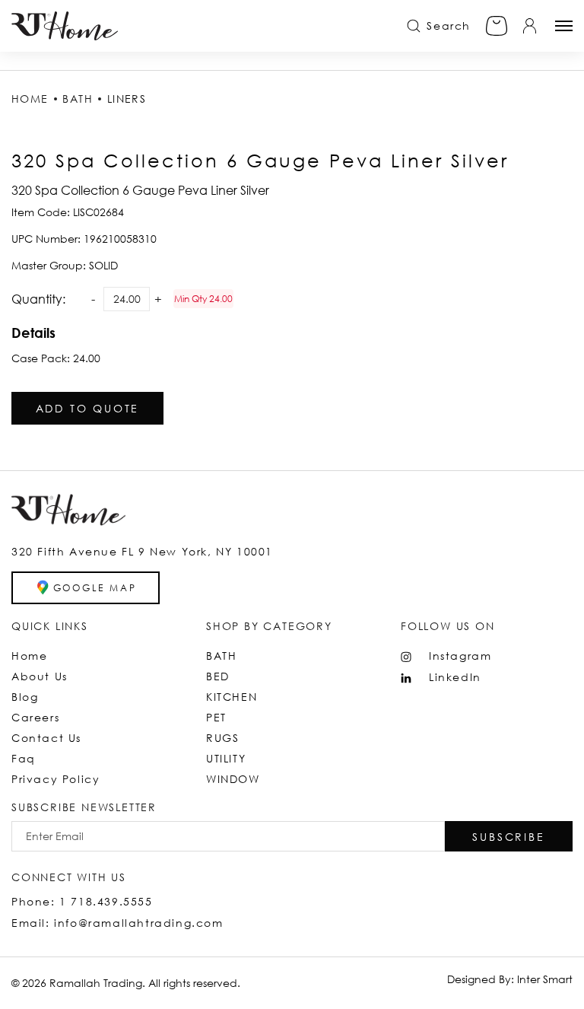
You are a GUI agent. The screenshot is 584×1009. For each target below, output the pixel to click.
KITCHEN (231, 696)
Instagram (460, 655)
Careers (35, 717)
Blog (24, 696)
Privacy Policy (55, 778)
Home (29, 655)
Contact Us (46, 737)
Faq (23, 758)
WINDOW (233, 778)
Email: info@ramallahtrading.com (117, 922)
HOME (30, 98)
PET (216, 717)
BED (218, 676)
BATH (77, 98)
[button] (509, 836)
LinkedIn (455, 676)
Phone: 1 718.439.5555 (82, 901)
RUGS (222, 737)
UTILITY (226, 758)
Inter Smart (545, 978)
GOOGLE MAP (95, 588)
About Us (39, 676)
